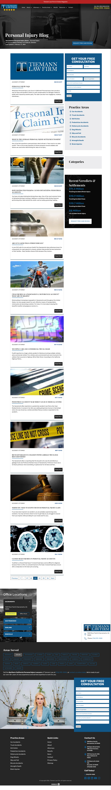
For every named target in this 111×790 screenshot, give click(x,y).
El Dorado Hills (87, 659)
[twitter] (89, 778)
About (28, 7)
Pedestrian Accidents (80, 122)
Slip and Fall (76, 133)
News (49, 754)
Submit (69, 96)
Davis (56, 654)
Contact (70, 7)
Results (56, 7)
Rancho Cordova (63, 659)
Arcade (16, 663)
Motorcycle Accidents (80, 126)
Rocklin (7, 659)
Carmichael (39, 659)
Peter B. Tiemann (30, 42)
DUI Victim (76, 119)
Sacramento (8, 654)
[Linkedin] (92, 778)
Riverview (7, 663)
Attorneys (36, 7)
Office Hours (23, 613)
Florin (53, 663)
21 (27, 578)
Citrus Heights (27, 659)
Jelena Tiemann (17, 42)
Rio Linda (92, 663)
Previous (15, 578)
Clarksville (75, 659)
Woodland (16, 659)
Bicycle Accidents (79, 137)
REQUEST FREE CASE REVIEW (82, 43)
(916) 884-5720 (91, 766)
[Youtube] (95, 778)
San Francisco (29, 654)
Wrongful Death (78, 140)
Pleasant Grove (81, 663)
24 (39, 578)
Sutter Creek (8, 668)
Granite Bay (84, 654)
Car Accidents (77, 111)
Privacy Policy (52, 760)
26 (48, 578)
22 (31, 578)
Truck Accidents (78, 115)
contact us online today (77, 672)
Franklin (62, 663)
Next (52, 578)
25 (44, 578)
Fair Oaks (74, 654)
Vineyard (18, 668)
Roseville (65, 654)
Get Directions (11, 613)
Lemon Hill (26, 663)
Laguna (71, 663)
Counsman (36, 663)
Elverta (45, 663)
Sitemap (50, 763)
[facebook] (85, 778)
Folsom (49, 654)
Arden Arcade (50, 659)
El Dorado (39, 654)
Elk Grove (95, 654)
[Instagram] (99, 778)
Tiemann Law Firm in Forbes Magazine (55, 2)
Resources (62, 7)
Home (23, 7)
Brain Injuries (77, 144)
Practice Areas (46, 7)
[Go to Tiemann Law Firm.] (17, 40)
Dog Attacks (76, 129)
